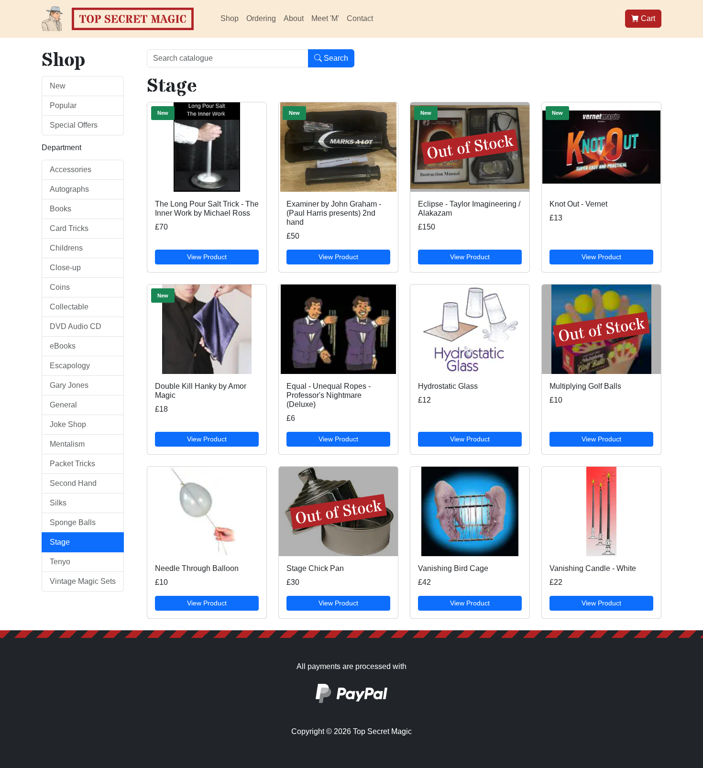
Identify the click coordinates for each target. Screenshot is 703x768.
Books (60, 209)
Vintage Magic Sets (83, 581)
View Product (207, 257)
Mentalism (67, 444)
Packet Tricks (72, 464)
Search (335, 58)
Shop (229, 18)
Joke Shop (68, 424)
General (63, 405)
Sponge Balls (73, 522)
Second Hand (73, 483)
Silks (58, 503)
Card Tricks (69, 228)
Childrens (66, 248)
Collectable (69, 307)
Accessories (70, 169)
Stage (60, 542)
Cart (647, 18)
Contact (360, 18)
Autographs (69, 189)
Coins (60, 287)
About (294, 18)
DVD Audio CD (75, 326)
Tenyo (60, 562)
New (58, 86)
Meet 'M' (325, 18)
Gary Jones (69, 385)
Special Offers (74, 125)
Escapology (70, 366)
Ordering (261, 18)
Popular (63, 105)
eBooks (63, 346)
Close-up (65, 267)
